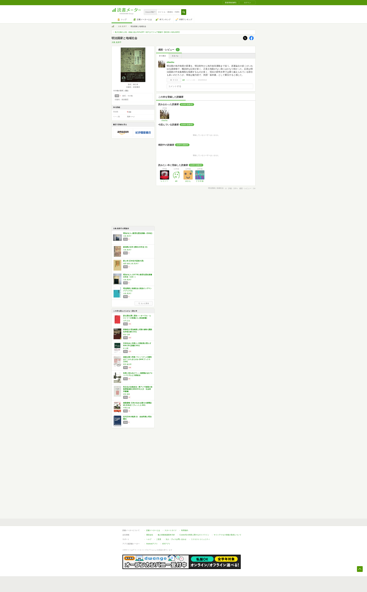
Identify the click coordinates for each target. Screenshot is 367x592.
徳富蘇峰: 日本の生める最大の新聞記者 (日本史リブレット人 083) (137, 404)
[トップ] (113, 27)
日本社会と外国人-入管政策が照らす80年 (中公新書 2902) (137, 344)
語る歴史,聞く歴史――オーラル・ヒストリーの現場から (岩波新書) (137, 317)
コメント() (190, 80)
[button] (183, 12)
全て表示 (162, 56)
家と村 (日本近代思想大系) (133, 261)
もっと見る (145, 303)
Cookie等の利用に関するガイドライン (194, 535)
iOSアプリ (166, 544)
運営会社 (149, 535)
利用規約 (184, 530)
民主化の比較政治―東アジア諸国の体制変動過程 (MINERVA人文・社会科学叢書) (137, 389)
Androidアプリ (152, 544)
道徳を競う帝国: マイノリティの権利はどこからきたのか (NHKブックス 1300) (137, 359)
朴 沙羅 (125, 348)
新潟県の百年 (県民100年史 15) (135, 247)
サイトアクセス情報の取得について (227, 535)
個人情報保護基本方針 (166, 535)
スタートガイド (171, 530)
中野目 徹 (126, 408)
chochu (170, 62)
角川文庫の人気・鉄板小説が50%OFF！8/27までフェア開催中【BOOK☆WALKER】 (147, 32)
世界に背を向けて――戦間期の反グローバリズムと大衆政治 (137, 374)
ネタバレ (175, 56)
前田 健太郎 (127, 364)
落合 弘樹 (126, 334)
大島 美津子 (122, 26)
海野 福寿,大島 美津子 (131, 263)
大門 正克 (126, 321)
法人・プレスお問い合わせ (176, 539)
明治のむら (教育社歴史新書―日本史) (137, 233)
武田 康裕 (126, 394)
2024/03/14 (202, 80)
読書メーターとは (153, 530)
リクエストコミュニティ (200, 539)
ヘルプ (148, 539)
